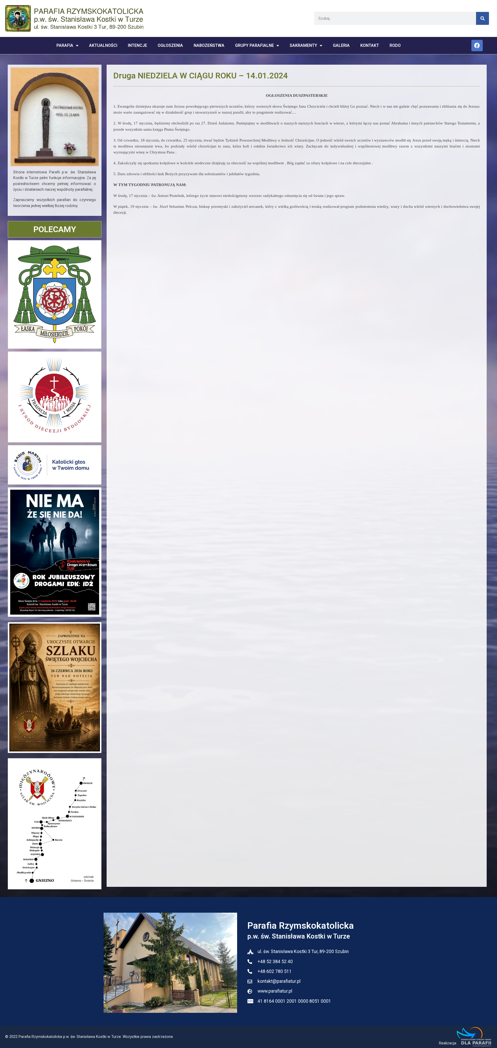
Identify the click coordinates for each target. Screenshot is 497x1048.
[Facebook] (477, 45)
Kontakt (369, 45)
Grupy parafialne (254, 45)
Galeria (341, 45)
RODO (395, 45)
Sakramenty (303, 45)
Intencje (137, 45)
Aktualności (103, 45)
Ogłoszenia (170, 45)
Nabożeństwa (209, 45)
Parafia (64, 45)
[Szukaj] (482, 18)
